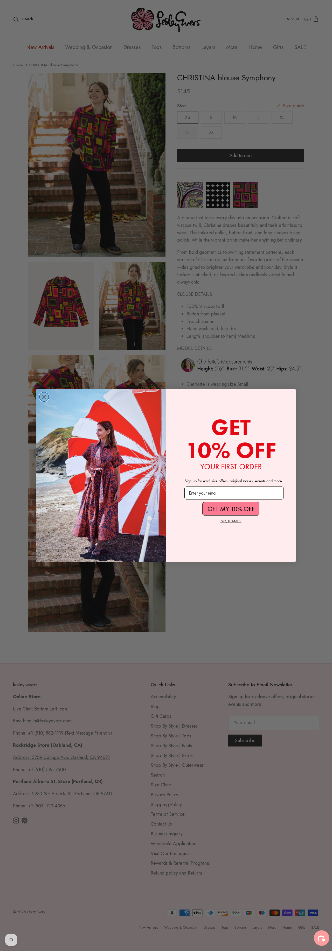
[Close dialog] (44, 396)
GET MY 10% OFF (231, 509)
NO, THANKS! (230, 521)
